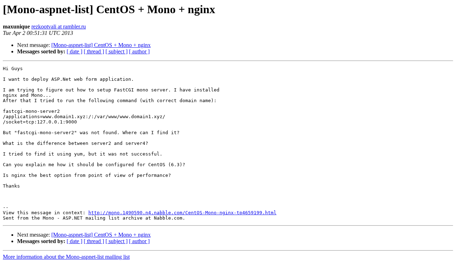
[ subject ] (116, 51)
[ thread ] (94, 51)
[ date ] (74, 51)
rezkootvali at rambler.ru (58, 26)
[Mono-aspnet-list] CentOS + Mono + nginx (101, 45)
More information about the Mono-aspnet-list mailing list (66, 257)
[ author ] (139, 51)
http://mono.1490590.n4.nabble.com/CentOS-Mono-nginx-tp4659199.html (182, 212)
